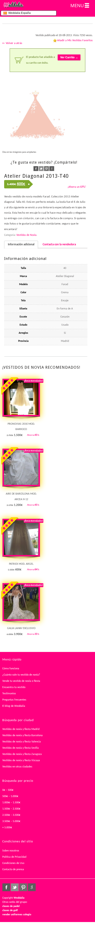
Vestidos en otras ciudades (17, 766)
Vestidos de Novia (26, 235)
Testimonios (9, 693)
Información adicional (21, 244)
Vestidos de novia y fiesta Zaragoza (22, 754)
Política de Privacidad (14, 857)
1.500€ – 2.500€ (11, 808)
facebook (35, 168)
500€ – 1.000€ (10, 796)
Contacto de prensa (13, 869)
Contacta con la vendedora (59, 244)
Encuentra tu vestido (13, 687)
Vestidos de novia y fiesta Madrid (20, 729)
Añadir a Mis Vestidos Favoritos (75, 40)
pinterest (46, 168)
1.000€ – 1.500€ (11, 802)
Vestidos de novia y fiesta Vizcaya (21, 760)
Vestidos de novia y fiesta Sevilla (20, 748)
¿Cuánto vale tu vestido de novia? (21, 674)
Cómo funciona (10, 668)
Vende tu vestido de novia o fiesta (21, 681)
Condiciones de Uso (13, 863)
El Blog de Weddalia (13, 706)
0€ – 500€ (7, 790)
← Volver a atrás (12, 43)
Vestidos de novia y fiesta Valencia (21, 741)
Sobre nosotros (10, 850)
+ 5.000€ (7, 827)
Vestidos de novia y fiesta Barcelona (22, 735)
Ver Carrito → (69, 57)
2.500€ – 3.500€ (11, 815)
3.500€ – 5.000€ (11, 821)
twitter (41, 168)
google (51, 168)
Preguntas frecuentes (14, 699)
